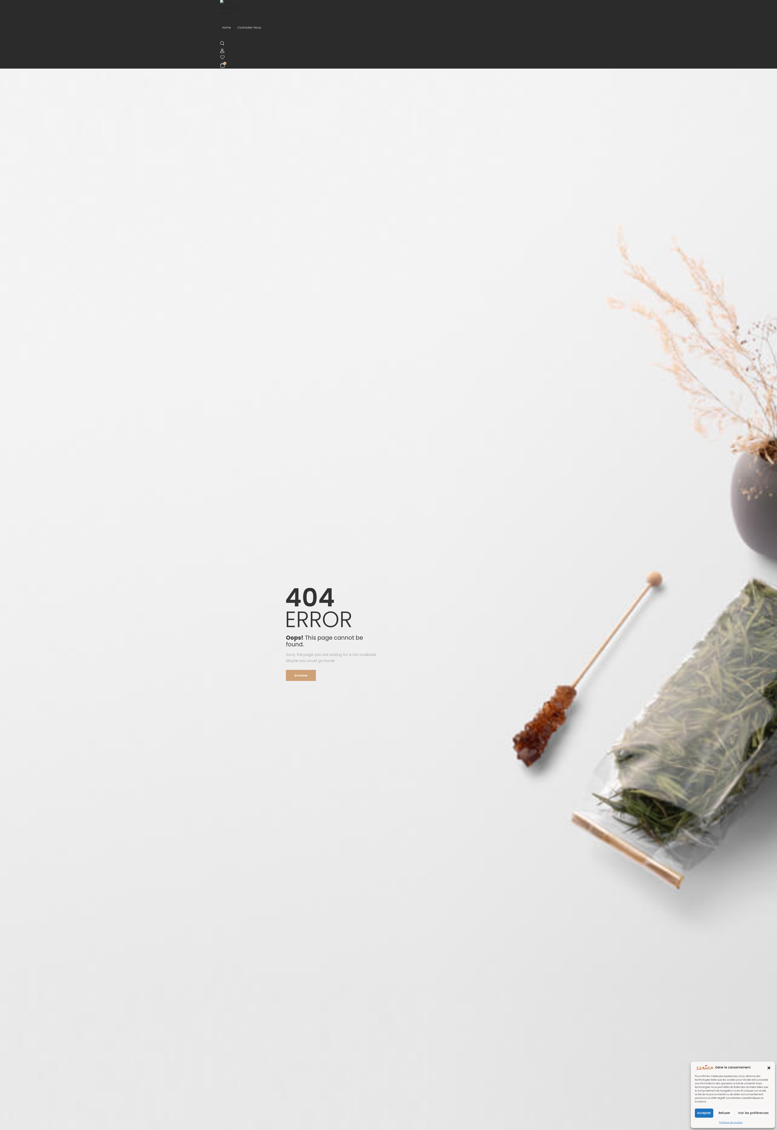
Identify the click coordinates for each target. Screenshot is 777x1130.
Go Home (301, 675)
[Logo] (388, 8)
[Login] (222, 51)
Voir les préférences (753, 1113)
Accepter (704, 1113)
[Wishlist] (386, 57)
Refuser (724, 1113)
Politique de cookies (730, 1122)
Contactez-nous (249, 27)
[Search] (222, 43)
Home (226, 27)
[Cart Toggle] (388, 65)
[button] (769, 1067)
